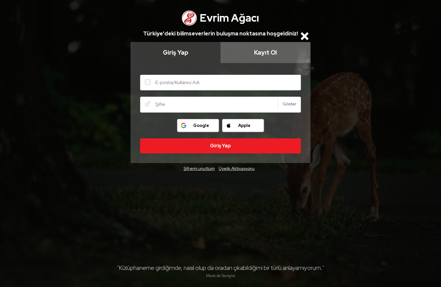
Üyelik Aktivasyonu (237, 168)
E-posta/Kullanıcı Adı (148, 82)
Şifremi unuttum (199, 168)
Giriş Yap (175, 52)
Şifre (148, 104)
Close (304, 36)
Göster (289, 104)
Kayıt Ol (265, 52)
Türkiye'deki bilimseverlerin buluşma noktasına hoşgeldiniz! (220, 33)
